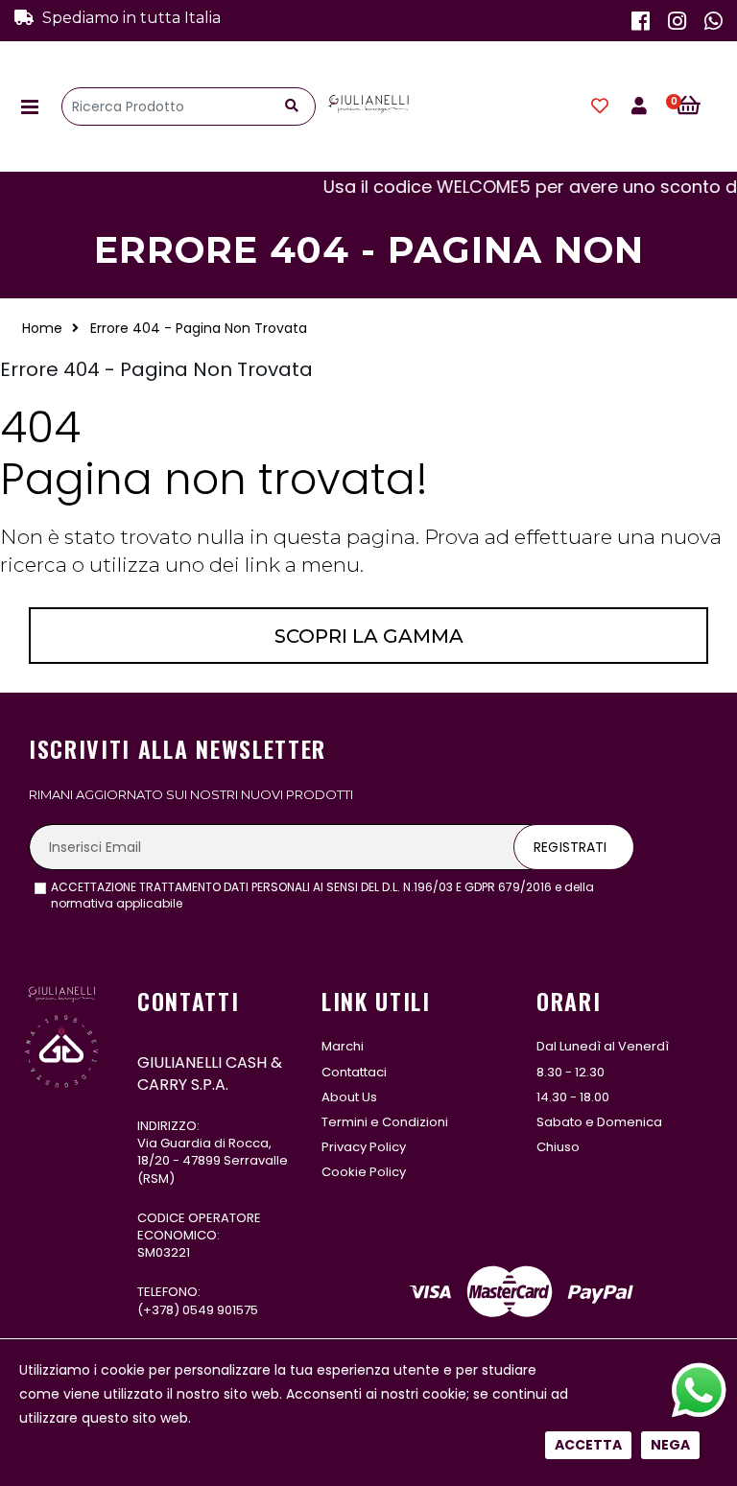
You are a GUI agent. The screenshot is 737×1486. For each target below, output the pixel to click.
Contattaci (354, 1072)
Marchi (342, 1046)
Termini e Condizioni (384, 1122)
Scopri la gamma (369, 636)
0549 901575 (220, 1310)
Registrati (570, 847)
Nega (670, 1444)
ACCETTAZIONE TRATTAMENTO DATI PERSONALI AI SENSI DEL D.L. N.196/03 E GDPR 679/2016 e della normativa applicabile (322, 895)
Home (42, 328)
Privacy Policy (363, 1147)
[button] (699, 106)
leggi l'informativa (238, 903)
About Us (349, 1097)
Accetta (588, 1444)
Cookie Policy (363, 1172)
